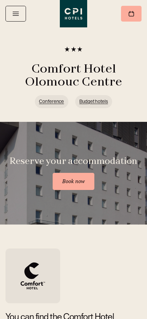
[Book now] (131, 14)
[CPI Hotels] (73, 13)
